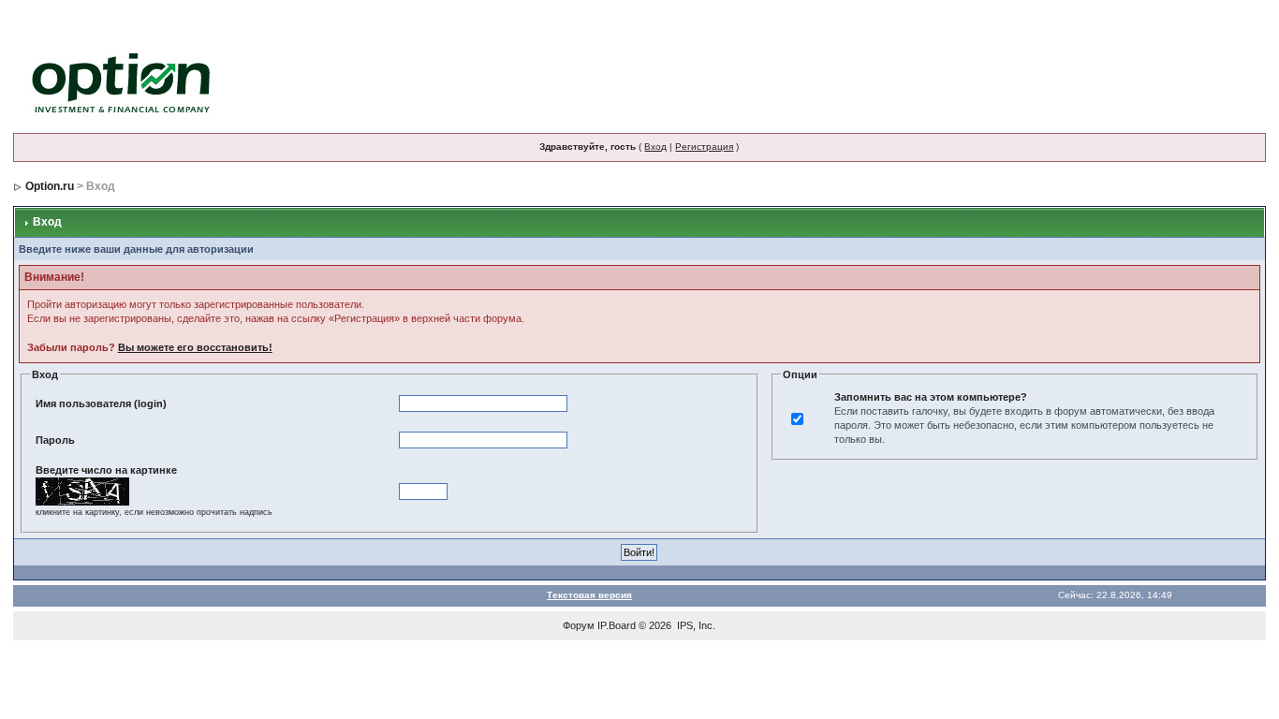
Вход (655, 146)
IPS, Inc (695, 625)
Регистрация (704, 146)
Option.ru (49, 186)
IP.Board (616, 625)
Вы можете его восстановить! (195, 347)
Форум (579, 625)
